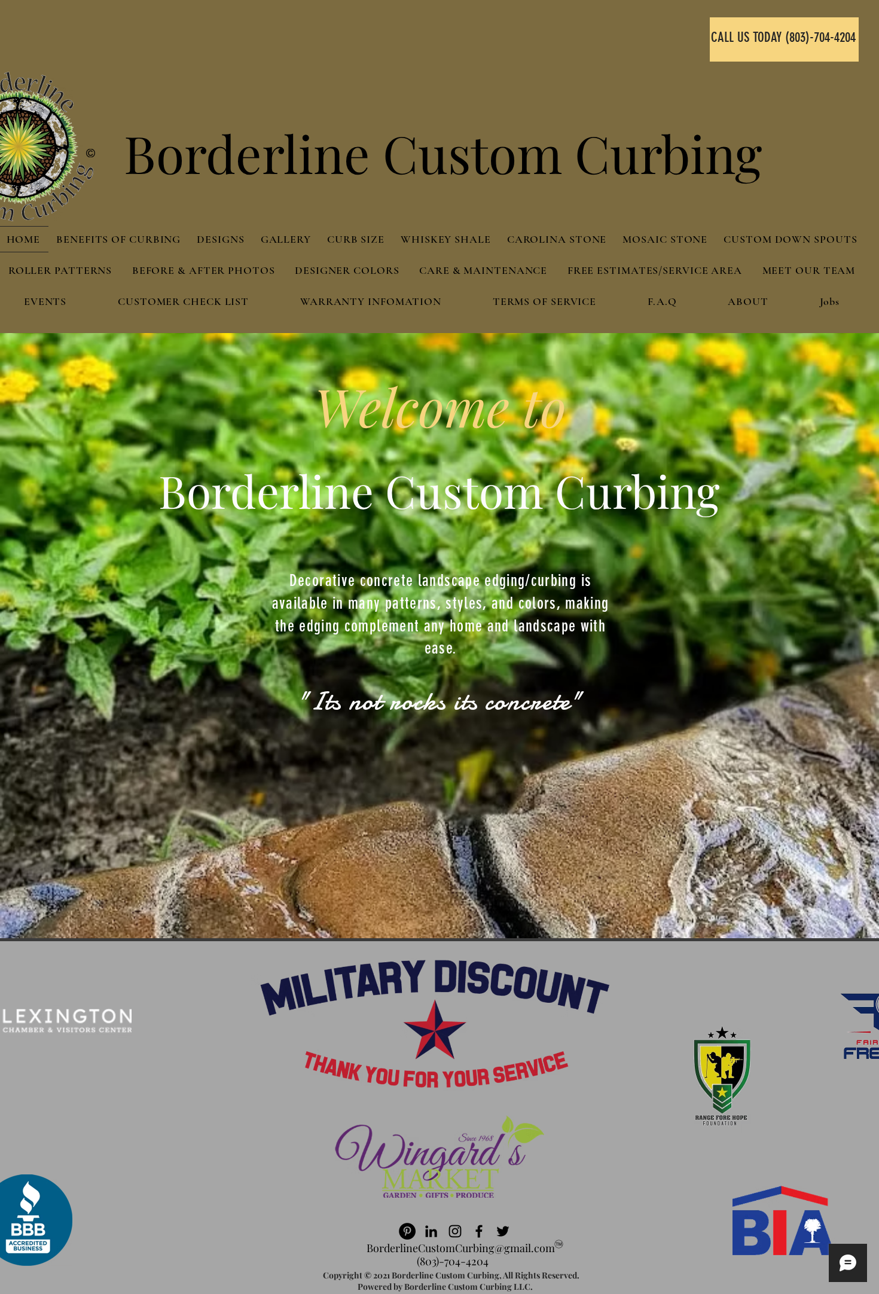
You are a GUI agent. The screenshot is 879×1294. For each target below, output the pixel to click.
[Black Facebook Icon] (479, 1231)
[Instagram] (455, 1231)
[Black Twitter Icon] (503, 1231)
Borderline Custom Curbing (443, 152)
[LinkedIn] (431, 1231)
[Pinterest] (407, 1231)
